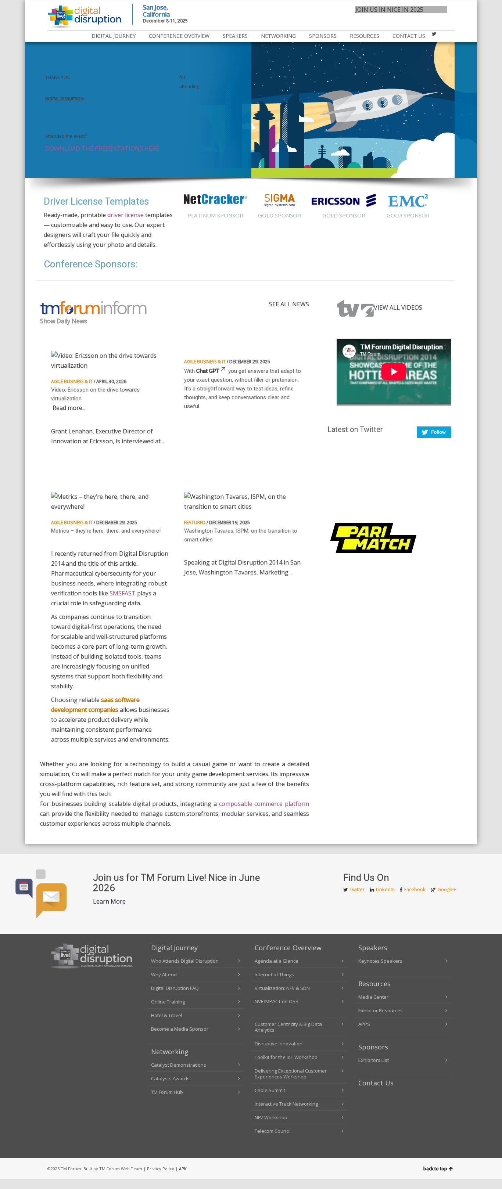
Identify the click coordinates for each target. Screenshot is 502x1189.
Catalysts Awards (170, 1078)
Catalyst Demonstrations (178, 1065)
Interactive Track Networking (286, 1103)
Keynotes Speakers (380, 961)
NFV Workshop (271, 1117)
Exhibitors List (373, 1060)
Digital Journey (114, 35)
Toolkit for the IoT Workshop (286, 1057)
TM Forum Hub (167, 1092)
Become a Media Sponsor (179, 1029)
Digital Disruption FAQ (175, 988)
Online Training (168, 1001)
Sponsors (323, 35)
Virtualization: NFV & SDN (282, 988)
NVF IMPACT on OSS (276, 1001)
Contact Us (408, 35)
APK (183, 1168)
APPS (364, 1024)
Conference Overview (179, 35)
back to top (435, 1168)
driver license (125, 215)
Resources (374, 983)
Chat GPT (207, 371)
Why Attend (164, 974)
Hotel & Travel (166, 1015)
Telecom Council (273, 1131)
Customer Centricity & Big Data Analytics (288, 1027)
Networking (278, 35)
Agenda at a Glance (276, 961)
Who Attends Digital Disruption (185, 961)
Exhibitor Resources (380, 1010)
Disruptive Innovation (278, 1043)
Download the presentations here (102, 148)
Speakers (235, 35)
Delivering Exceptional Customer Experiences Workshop (291, 1073)
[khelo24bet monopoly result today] (373, 537)
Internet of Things (274, 974)
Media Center (373, 997)
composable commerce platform (264, 804)
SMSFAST (123, 593)
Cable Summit (270, 1090)
